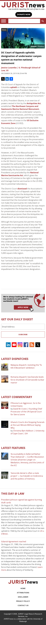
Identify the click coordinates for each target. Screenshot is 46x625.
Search (42, 21)
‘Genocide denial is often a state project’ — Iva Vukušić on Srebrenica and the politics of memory (27, 476)
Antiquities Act (34, 103)
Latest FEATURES (13, 448)
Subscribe (23, 334)
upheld (13, 87)
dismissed (22, 188)
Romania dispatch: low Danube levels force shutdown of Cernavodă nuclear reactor (27, 380)
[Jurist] (23, 6)
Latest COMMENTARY (16, 397)
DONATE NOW (23, 14)
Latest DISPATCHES (14, 359)
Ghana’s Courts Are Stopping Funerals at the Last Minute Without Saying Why (27, 425)
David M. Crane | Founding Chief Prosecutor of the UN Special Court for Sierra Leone (26, 411)
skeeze (33, 46)
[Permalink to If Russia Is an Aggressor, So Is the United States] (4, 405)
